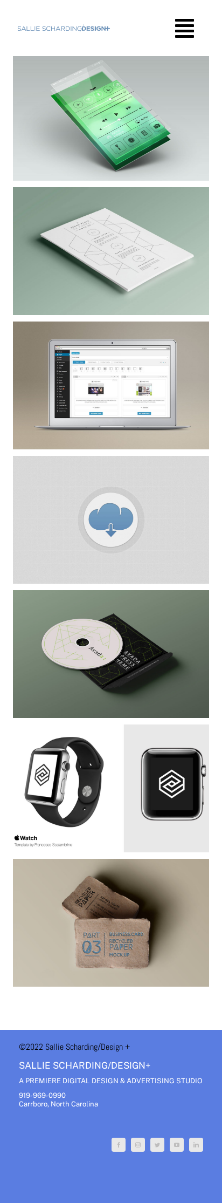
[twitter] (157, 1145)
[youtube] (177, 1145)
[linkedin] (196, 1145)
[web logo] (63, 28)
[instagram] (138, 1145)
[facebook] (119, 1145)
